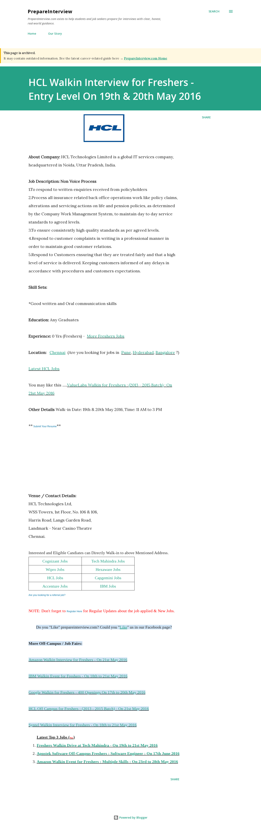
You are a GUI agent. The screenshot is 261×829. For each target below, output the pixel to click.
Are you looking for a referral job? (47, 595)
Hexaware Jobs (108, 569)
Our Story (55, 33)
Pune (126, 352)
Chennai (57, 352)
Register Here (74, 611)
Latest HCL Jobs (44, 368)
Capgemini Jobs (108, 578)
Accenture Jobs (55, 586)
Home (32, 33)
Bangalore (165, 352)
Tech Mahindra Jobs (108, 561)
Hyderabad (143, 352)
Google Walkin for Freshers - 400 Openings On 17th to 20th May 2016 (87, 692)
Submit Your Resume (45, 426)
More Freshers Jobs (105, 336)
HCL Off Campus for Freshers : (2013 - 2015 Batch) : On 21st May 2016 (89, 708)
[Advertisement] (59, 463)
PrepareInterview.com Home (145, 58)
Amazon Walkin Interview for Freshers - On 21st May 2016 (78, 659)
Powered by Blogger (132, 817)
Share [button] (206, 117)
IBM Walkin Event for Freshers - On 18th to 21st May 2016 (78, 676)
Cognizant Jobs (55, 561)
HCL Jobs (55, 578)
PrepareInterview (50, 11)
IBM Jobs (108, 586)
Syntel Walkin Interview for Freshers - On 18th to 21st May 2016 (83, 725)
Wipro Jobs (55, 569)
